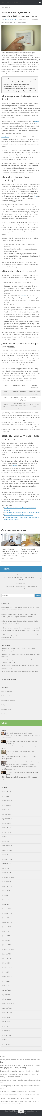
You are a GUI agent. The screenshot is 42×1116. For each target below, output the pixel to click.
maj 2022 (6, 918)
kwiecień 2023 (7, 904)
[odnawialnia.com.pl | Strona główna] (16, 2)
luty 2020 (6, 1040)
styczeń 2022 (7, 936)
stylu (35, 196)
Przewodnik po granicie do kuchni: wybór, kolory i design (17, 1098)
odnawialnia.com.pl (11, 19)
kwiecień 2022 (7, 922)
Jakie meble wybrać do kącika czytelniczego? (16, 84)
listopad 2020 (7, 999)
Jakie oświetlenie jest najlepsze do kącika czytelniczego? (20, 88)
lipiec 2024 (6, 855)
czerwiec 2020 (7, 1022)
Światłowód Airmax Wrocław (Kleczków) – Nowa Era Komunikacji (19, 1071)
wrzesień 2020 (7, 1008)
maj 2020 (6, 1026)
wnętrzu (14, 466)
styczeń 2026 (7, 814)
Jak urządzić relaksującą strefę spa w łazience (18, 515)
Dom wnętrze (6, 7)
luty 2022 (6, 931)
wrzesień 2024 (7, 850)
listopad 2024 (7, 841)
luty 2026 (6, 809)
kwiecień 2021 (7, 976)
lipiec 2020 (6, 1017)
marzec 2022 (7, 927)
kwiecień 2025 (7, 832)
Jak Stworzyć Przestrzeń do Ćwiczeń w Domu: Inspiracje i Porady (19, 1095)
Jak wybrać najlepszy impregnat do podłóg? (19, 733)
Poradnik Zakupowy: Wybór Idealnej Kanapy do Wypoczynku (19, 671)
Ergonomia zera (8, 705)
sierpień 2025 (7, 828)
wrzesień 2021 (7, 954)
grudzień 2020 (7, 994)
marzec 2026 (7, 805)
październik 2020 (8, 1003)
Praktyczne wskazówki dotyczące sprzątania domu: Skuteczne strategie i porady (29, 551)
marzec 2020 (7, 1035)
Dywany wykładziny (9, 700)
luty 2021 (6, 985)
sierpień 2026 (7, 791)
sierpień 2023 (7, 886)
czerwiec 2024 (7, 859)
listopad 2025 (7, 823)
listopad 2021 (7, 945)
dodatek (23, 295)
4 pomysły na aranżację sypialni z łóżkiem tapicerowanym (17, 1091)
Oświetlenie (5, 137)
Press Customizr (29, 1114)
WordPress (16, 1114)
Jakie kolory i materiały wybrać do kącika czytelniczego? (20, 91)
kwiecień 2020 (7, 1031)
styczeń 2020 (7, 1044)
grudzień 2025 (7, 819)
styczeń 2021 (7, 990)
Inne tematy (7, 709)
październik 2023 (8, 877)
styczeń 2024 (7, 864)
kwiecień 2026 (7, 800)
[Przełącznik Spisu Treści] (33, 79)
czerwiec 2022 (7, 913)
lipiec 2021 (6, 963)
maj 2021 (6, 972)
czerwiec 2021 (7, 967)
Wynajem (6, 714)
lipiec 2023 (6, 891)
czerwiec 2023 (7, 895)
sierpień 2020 (7, 1013)
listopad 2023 (7, 873)
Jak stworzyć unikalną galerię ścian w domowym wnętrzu (22, 512)
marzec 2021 (7, 981)
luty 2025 (6, 837)
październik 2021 (8, 949)
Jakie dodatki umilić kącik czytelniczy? (14, 86)
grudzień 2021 (7, 940)
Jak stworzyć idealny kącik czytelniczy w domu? (17, 82)
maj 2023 (6, 900)
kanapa (36, 121)
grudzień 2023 (7, 868)
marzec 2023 (7, 909)
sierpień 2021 (7, 958)
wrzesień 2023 (7, 882)
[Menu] (39, 2)
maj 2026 (6, 796)
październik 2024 (8, 846)
